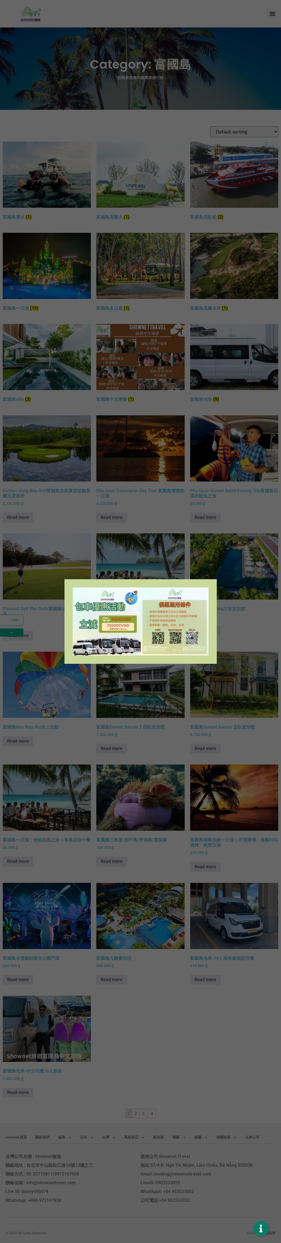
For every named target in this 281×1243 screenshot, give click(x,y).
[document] (140, 621)
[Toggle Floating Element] (261, 1228)
